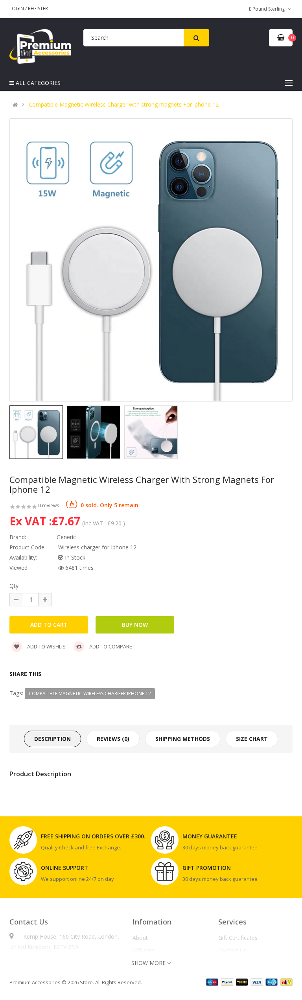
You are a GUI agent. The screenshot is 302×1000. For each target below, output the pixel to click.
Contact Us (232, 950)
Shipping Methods (182, 738)
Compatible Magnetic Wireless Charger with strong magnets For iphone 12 (124, 104)
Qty (13, 585)
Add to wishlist (47, 646)
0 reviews (48, 505)
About (140, 938)
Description (52, 738)
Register (38, 8)
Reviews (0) (113, 738)
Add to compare (110, 646)
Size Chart (252, 738)
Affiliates (144, 950)
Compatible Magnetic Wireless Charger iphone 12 (90, 693)
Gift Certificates (238, 938)
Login (17, 8)
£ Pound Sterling (268, 9)
